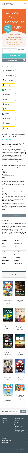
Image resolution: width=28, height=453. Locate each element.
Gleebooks (8, 109)
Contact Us (16, 420)
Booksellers (4, 420)
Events (3, 426)
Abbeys (7, 113)
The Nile (7, 123)
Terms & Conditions (18, 426)
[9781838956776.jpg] (14, 27)
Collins (7, 104)
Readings (7, 85)
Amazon (7, 118)
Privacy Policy (17, 428)
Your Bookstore (9, 75)
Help (3, 446)
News (3, 429)
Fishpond (7, 128)
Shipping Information (6, 440)
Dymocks (7, 94)
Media (3, 422)
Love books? (5, 411)
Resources (4, 424)
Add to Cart (12, 55)
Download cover (12, 60)
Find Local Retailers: (8, 67)
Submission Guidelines (19, 418)
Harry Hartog (9, 80)
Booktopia (8, 90)
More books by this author (14, 215)
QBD (6, 99)
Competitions (4, 418)
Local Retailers (9, 70)
